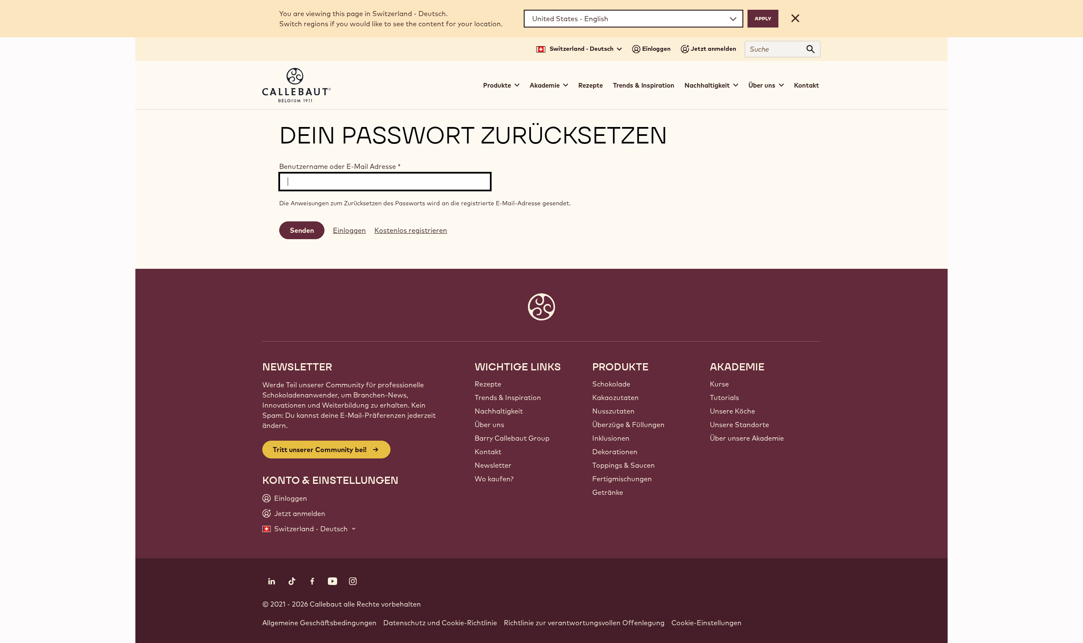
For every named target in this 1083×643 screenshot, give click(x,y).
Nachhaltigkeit (499, 411)
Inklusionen (610, 438)
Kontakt (806, 85)
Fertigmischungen (622, 479)
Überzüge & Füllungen (628, 424)
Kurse (719, 384)
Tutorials (724, 397)
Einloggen (349, 230)
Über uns (489, 424)
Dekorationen (615, 451)
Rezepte (590, 85)
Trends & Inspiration (643, 85)
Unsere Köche (732, 411)
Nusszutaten (613, 411)
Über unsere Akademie (747, 438)
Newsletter (493, 465)
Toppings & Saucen (623, 465)
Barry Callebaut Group (512, 438)
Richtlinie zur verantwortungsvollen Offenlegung (584, 622)
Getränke (607, 492)
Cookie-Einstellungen (706, 622)
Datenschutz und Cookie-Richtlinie (440, 622)
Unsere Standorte (739, 424)
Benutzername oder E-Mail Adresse (340, 166)
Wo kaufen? (494, 479)
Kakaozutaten (615, 397)
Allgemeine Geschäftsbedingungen (319, 622)
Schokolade (611, 384)
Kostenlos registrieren (410, 230)
